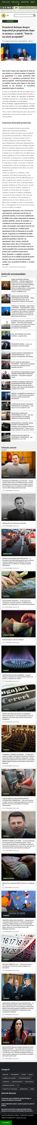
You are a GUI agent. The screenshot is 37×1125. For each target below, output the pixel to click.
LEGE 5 (33, 1)
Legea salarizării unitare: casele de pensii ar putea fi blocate (17, 1104)
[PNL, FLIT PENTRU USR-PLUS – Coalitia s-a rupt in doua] (5, 335)
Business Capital (9, 1085)
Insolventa (29, 1082)
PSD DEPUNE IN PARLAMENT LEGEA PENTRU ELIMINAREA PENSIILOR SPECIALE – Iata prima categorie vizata (23, 374)
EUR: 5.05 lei (15, 1)
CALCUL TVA (25, 1)
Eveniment (15, 1074)
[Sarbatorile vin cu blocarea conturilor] (18, 507)
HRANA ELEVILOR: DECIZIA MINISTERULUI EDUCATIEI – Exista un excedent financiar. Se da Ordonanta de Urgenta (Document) (22, 298)
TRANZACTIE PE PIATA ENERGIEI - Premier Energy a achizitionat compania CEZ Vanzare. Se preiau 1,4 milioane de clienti (17, 676)
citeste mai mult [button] (21, 1117)
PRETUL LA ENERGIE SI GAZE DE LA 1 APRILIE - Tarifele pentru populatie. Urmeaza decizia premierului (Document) (23, 396)
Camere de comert (9, 1078)
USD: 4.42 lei (6, 1)
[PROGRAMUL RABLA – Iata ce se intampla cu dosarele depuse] (5, 345)
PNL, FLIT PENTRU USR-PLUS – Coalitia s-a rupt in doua (21, 335)
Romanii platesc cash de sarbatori (13, 639)
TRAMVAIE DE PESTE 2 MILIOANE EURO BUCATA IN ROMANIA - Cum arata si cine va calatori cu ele (22, 405)
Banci (31, 1074)
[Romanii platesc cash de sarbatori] (18, 623)
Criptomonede (17, 1082)
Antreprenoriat (24, 1078)
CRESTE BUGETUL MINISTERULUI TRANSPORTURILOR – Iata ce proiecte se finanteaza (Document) (22, 354)
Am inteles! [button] (6, 1122)
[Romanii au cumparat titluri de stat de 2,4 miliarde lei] (18, 867)
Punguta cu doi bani (10, 1089)
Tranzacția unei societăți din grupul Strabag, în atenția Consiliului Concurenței (16, 1099)
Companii (6, 1082)
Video (32, 1089)
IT (18, 1085)
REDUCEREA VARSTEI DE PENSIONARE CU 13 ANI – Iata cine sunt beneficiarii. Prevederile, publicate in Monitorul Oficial (22, 415)
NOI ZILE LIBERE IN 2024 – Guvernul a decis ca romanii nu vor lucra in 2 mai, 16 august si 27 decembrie (17, 966)
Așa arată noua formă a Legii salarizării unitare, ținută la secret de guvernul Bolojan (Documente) (17, 1110)
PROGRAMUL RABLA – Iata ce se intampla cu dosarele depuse (21, 345)
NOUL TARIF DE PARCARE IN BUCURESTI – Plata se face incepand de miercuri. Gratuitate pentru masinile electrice (22, 364)
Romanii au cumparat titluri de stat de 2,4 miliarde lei (18, 884)
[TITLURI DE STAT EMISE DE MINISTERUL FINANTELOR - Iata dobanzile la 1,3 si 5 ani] (5, 437)
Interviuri (23, 1089)
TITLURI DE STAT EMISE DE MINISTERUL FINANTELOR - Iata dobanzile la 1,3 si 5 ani (22, 437)
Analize (5, 1074)
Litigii (23, 1074)
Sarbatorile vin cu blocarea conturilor (14, 523)
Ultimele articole (8, 448)
